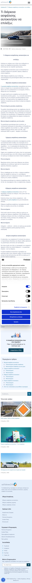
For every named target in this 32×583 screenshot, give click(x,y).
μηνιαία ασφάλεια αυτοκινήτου (10, 86)
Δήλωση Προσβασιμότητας (8, 536)
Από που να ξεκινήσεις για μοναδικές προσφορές (16, 386)
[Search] (29, 394)
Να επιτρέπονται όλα (16, 312)
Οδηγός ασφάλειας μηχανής (9, 502)
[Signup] (28, 564)
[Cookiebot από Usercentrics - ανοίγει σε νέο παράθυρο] (23, 260)
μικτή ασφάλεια (13, 199)
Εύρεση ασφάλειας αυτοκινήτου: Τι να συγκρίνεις (12, 444)
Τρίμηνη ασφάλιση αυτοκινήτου (11, 368)
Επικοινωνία (5, 521)
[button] (29, 2)
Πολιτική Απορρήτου (7, 517)
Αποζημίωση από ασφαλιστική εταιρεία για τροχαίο (13, 469)
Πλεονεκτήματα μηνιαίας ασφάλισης (14, 364)
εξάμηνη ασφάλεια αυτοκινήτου (10, 192)
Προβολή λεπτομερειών (20, 307)
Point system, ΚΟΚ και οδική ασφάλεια (10, 418)
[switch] (28, 291)
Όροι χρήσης (5, 539)
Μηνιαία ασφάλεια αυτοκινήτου (11, 362)
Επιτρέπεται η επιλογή (16, 317)
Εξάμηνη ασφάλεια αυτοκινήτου (11, 374)
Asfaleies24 (3, 7)
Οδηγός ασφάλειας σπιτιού (8, 504)
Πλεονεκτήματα (9, 370)
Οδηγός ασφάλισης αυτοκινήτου (10, 500)
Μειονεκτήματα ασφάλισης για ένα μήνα (15, 366)
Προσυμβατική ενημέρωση (8, 534)
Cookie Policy (5, 519)
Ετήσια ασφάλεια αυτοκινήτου (11, 380)
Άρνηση (16, 321)
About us (4, 514)
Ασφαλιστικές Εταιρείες (7, 512)
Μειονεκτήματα (9, 372)
